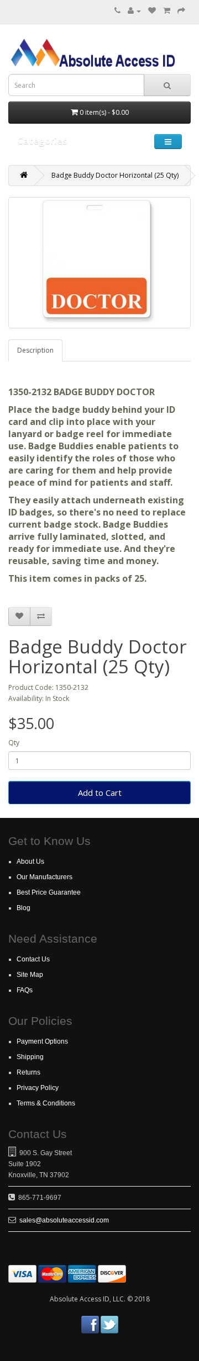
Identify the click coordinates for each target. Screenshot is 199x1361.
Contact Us (33, 959)
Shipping (30, 1057)
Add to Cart (100, 792)
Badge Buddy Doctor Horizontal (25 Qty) (115, 175)
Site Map (30, 975)
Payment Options (42, 1041)
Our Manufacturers (44, 877)
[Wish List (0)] (152, 10)
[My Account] (134, 10)
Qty (13, 742)
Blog (23, 908)
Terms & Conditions (46, 1103)
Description (35, 350)
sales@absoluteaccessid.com (64, 1220)
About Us (30, 861)
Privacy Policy (38, 1088)
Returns (28, 1072)
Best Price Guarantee (49, 892)
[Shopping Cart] (166, 10)
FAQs (25, 990)
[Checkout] (181, 10)
